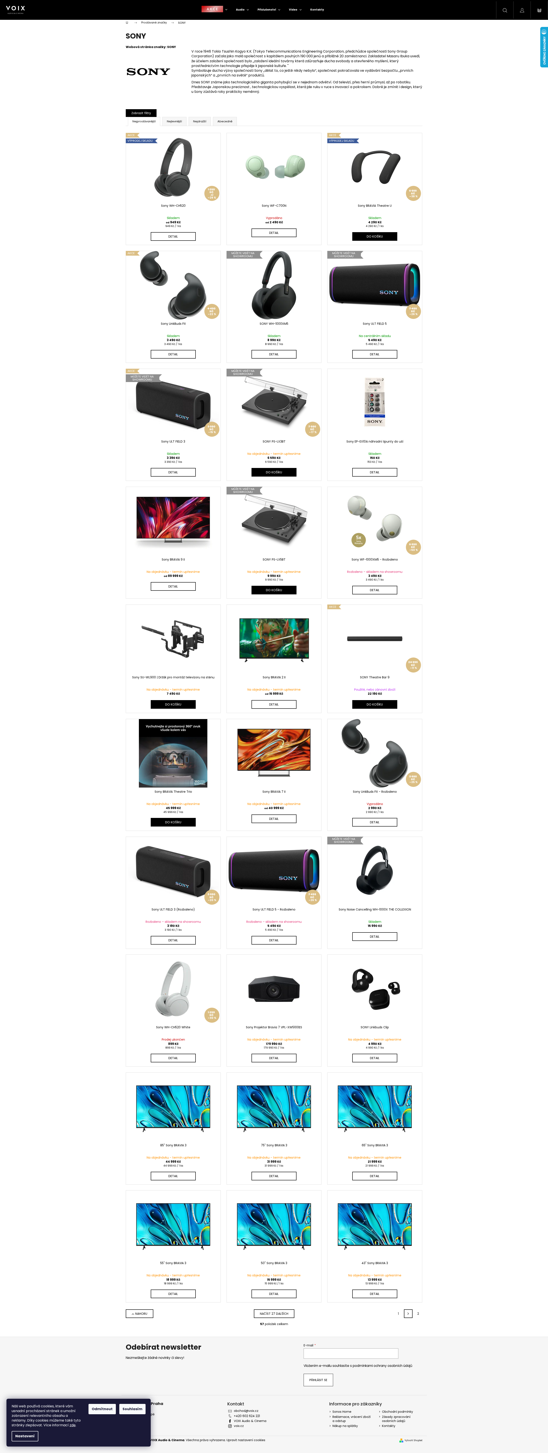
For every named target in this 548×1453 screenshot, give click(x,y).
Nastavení (25, 1436)
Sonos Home (341, 1411)
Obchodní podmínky (397, 1411)
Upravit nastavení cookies (246, 1440)
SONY (171, 47)
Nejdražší (199, 121)
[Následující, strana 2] (408, 1313)
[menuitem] (214, 9)
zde (73, 1425)
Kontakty (388, 1426)
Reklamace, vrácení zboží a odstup (351, 1419)
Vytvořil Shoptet (413, 1440)
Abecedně (224, 121)
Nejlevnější (174, 121)
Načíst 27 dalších (274, 1314)
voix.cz (239, 1426)
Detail (173, 236)
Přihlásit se (318, 1380)
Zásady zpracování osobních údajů (396, 1419)
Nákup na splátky (345, 1426)
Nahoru (141, 1314)
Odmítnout (102, 1408)
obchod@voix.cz (246, 1411)
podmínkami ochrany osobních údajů (382, 1365)
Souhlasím (132, 1408)
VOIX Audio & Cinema (250, 1421)
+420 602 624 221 (247, 1416)
